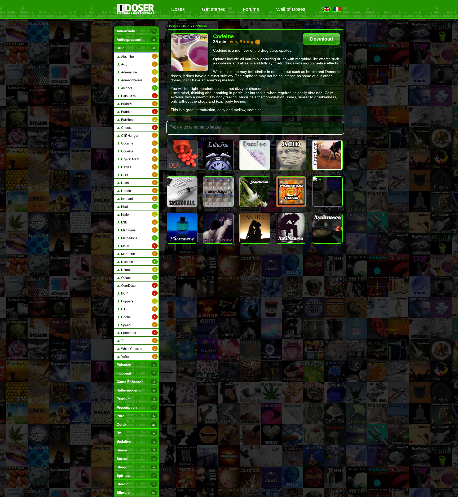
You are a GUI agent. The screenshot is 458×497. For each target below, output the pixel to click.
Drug (136, 47)
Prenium (136, 398)
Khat (138, 206)
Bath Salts (138, 96)
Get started (214, 9)
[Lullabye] (218, 155)
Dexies (138, 167)
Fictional (136, 373)
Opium (138, 277)
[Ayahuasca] (327, 228)
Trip (138, 340)
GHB (138, 175)
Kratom (138, 214)
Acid (138, 64)
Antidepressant (136, 39)
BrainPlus (138, 103)
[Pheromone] (182, 228)
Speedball (138, 332)
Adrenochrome (138, 80)
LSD (138, 222)
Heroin (138, 190)
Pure (136, 415)
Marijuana (138, 230)
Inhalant (138, 198)
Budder (138, 111)
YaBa (138, 356)
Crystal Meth (138, 159)
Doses (178, 9)
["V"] (327, 191)
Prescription (136, 407)
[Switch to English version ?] (327, 9)
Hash (138, 182)
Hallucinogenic (136, 390)
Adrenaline (138, 72)
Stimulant (136, 492)
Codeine (138, 151)
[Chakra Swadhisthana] (291, 191)
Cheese (138, 127)
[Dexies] (254, 155)
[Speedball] (182, 191)
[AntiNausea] (291, 228)
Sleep (136, 466)
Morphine (138, 253)
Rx (136, 432)
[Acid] (291, 155)
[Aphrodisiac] (218, 228)
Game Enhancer (136, 381)
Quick (136, 424)
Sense (136, 449)
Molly (138, 246)
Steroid (136, 483)
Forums (251, 9)
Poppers (138, 301)
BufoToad (138, 119)
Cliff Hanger (138, 135)
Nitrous (138, 269)
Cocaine (138, 143)
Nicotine (138, 261)
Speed (138, 325)
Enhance (136, 364)
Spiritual (136, 475)
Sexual (136, 458)
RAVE (138, 309)
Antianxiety (136, 30)
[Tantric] (254, 228)
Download (321, 39)
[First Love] (327, 155)
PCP (138, 293)
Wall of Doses (290, 9)
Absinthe (138, 56)
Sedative (136, 441)
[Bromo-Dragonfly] (218, 191)
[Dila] (182, 155)
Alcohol (138, 88)
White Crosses (138, 348)
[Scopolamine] (254, 191)
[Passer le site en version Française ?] (337, 9)
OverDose (138, 285)
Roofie (138, 317)
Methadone (138, 238)
